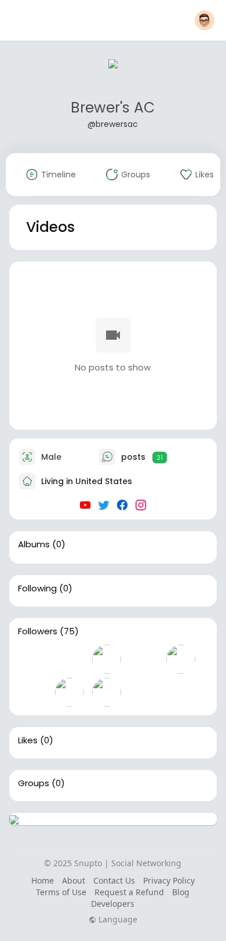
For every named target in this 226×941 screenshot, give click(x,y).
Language (116, 919)
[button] (204, 20)
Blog (180, 892)
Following (37, 588)
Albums (34, 544)
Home (42, 880)
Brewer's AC (113, 107)
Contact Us (114, 880)
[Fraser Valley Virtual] (143, 692)
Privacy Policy (169, 880)
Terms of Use (61, 892)
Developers (112, 903)
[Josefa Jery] (69, 692)
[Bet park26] (32, 659)
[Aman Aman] (143, 659)
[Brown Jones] (69, 659)
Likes (28, 740)
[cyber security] (106, 692)
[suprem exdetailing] (106, 659)
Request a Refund (129, 892)
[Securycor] (180, 659)
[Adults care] (32, 692)
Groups (33, 783)
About (73, 880)
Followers (37, 631)
